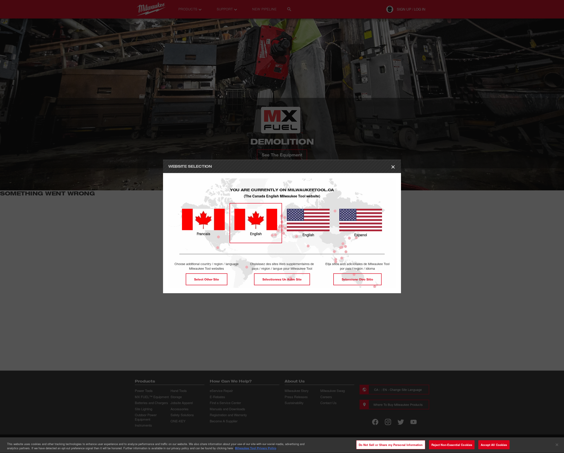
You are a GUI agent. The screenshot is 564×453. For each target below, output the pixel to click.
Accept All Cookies (494, 445)
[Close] (557, 444)
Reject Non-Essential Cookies (451, 445)
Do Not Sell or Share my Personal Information (391, 445)
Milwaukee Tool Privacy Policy (255, 448)
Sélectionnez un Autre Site (282, 279)
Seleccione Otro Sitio (357, 279)
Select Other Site (206, 279)
